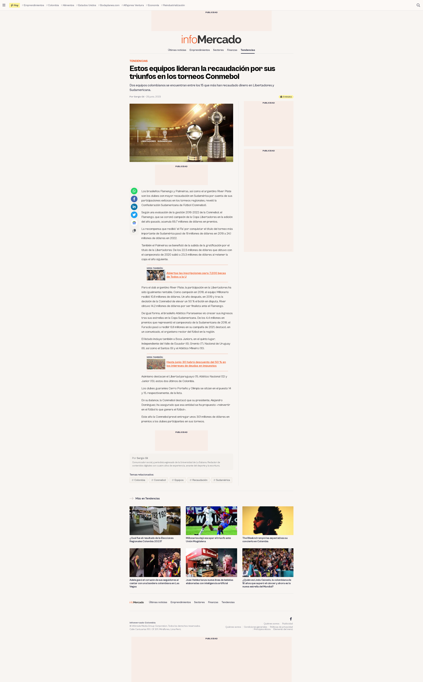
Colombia (139, 480)
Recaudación (199, 480)
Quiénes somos (271, 623)
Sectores (218, 50)
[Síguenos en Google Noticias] (134, 222)
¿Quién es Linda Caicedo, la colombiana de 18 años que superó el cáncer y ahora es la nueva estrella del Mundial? (266, 583)
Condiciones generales (255, 627)
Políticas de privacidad (281, 627)
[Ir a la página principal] (211, 39)
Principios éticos (262, 629)
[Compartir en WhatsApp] (134, 191)
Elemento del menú (283, 629)
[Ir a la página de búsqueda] (418, 5)
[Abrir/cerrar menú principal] (4, 5)
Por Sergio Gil (137, 96)
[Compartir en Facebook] (134, 199)
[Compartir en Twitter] (134, 214)
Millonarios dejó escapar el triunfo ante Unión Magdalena (208, 540)
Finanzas (232, 50)
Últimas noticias (177, 50)
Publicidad (287, 623)
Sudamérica (223, 480)
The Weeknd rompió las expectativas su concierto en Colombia (265, 540)
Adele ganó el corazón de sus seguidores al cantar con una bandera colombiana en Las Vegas (154, 583)
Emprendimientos (200, 50)
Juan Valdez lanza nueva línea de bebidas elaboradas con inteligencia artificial (209, 581)
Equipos (179, 480)
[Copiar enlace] (134, 230)
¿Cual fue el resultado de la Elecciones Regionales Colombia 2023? (151, 540)
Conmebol (160, 480)
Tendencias (248, 50)
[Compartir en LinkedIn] (134, 207)
